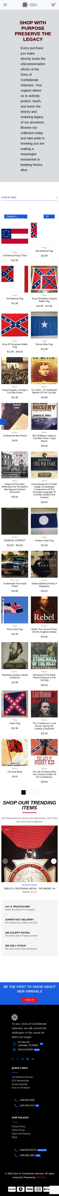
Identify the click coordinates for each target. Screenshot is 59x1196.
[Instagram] (23, 1059)
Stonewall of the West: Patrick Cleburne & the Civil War (44, 677)
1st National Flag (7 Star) (15, 255)
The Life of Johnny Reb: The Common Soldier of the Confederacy (44, 774)
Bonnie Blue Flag (44, 344)
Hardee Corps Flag (44, 540)
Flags (14, 252)
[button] (5, 4)
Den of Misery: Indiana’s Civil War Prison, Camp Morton (44, 438)
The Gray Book (14, 772)
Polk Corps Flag (15, 629)
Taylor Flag (14, 723)
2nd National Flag (44, 251)
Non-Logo (14, 580)
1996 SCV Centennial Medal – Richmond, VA (29, 888)
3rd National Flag (14, 298)
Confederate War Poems (15, 436)
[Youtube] (27, 1059)
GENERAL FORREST (15, 540)
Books (14, 387)
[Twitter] (18, 1059)
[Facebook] (13, 1059)
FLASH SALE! (29, 885)
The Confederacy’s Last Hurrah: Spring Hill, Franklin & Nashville (44, 726)
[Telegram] (32, 1059)
